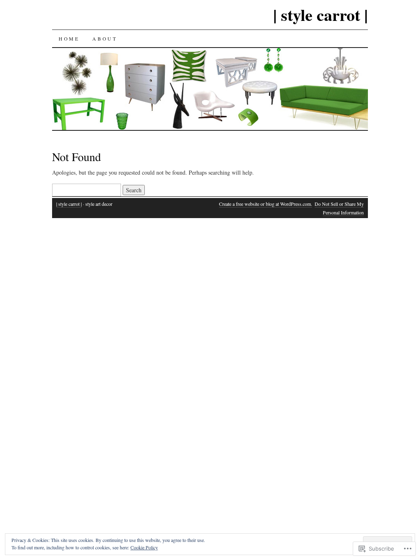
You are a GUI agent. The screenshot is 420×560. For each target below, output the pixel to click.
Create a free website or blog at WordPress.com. (265, 203)
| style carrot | (320, 14)
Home (69, 38)
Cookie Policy (144, 547)
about (104, 38)
